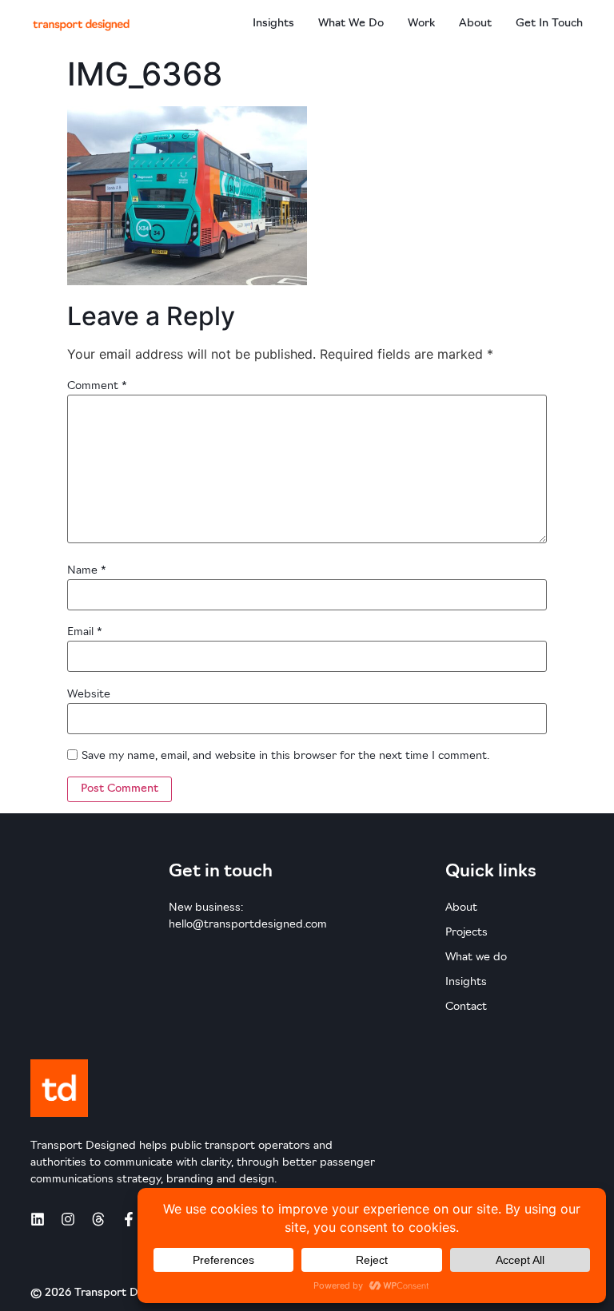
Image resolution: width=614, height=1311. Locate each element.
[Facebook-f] (129, 1219)
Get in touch (549, 24)
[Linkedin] (37, 1219)
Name (86, 571)
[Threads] (98, 1219)
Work (421, 24)
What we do (351, 24)
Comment (97, 386)
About (475, 24)
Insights (273, 24)
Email (84, 632)
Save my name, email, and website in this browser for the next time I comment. (285, 756)
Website (88, 695)
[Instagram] (68, 1219)
